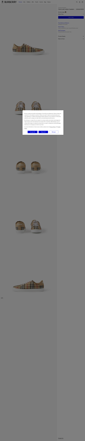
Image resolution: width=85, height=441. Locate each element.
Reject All (43, 132)
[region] (43, 122)
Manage (54, 132)
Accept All (32, 132)
